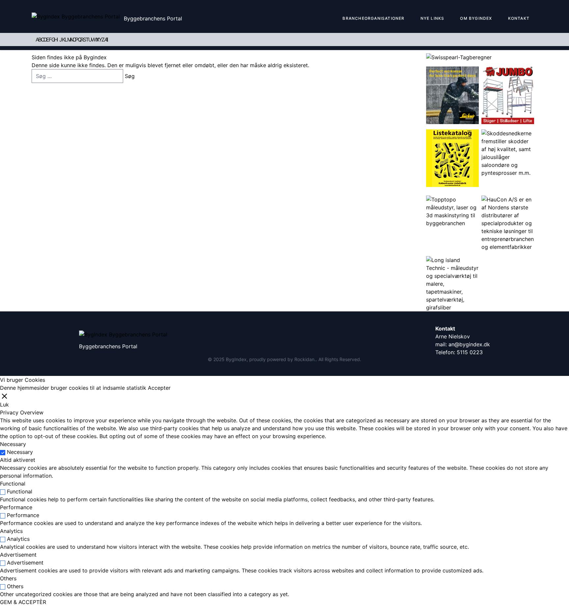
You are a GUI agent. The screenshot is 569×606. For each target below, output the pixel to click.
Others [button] (8, 578)
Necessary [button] (13, 444)
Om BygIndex (476, 18)
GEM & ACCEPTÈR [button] (23, 602)
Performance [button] (16, 507)
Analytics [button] (11, 531)
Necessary (20, 452)
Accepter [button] (159, 387)
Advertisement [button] (18, 554)
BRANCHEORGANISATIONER (373, 18)
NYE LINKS (432, 18)
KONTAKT (518, 18)
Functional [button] (12, 483)
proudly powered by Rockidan (281, 359)
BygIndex (236, 359)
